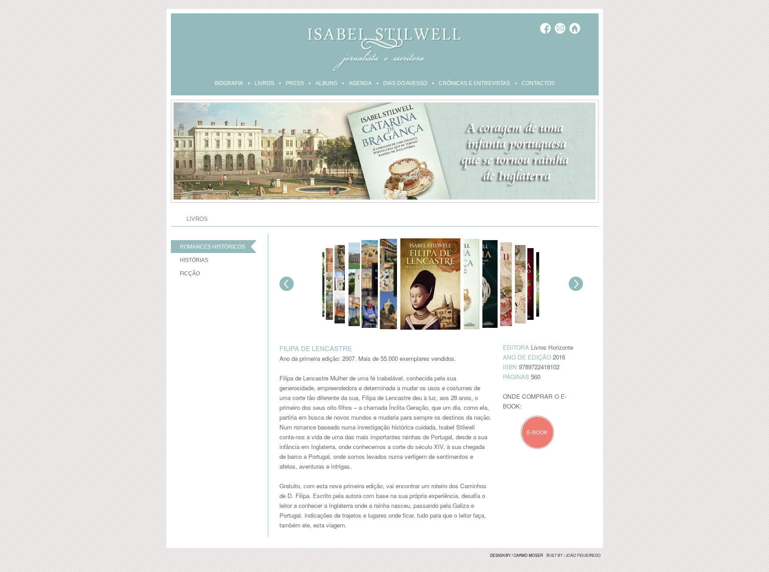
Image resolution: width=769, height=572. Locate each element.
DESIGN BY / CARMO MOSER (516, 555)
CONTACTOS (538, 83)
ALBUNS (326, 83)
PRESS (295, 83)
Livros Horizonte (552, 347)
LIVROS (264, 83)
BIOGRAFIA (229, 83)
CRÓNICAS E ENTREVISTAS (474, 83)
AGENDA (360, 83)
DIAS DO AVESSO (405, 83)
